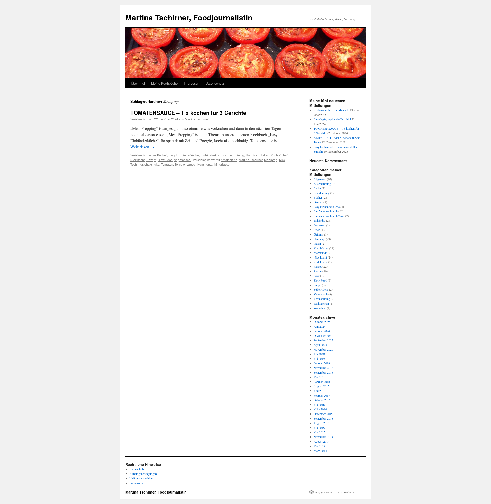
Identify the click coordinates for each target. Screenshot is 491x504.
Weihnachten (321, 303)
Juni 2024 (320, 326)
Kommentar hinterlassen (214, 164)
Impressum (192, 83)
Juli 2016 (319, 404)
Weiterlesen (142, 146)
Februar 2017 (322, 395)
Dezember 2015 (323, 414)
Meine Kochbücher (165, 83)
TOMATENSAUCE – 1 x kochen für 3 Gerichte (188, 112)
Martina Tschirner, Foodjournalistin (188, 17)
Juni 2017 (320, 391)
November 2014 (323, 437)
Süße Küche (321, 289)
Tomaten (167, 164)
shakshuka (152, 164)
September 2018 (323, 372)
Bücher (162, 155)
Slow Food (165, 160)
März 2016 (320, 409)
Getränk (318, 234)
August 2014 (321, 441)
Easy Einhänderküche (183, 155)
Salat (316, 276)
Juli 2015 (319, 427)
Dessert (318, 202)
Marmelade (320, 253)
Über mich (138, 83)
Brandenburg (321, 193)
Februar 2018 (322, 381)
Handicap (252, 155)
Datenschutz (215, 83)
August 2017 (321, 386)
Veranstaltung (322, 299)
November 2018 (323, 368)
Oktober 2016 (322, 400)
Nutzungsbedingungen (143, 474)
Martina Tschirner (197, 119)
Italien (265, 155)
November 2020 (323, 349)
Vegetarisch (182, 160)
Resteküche (320, 262)
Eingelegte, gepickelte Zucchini (332, 119)
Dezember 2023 (323, 335)
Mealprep (270, 160)
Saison (318, 271)
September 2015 (323, 418)
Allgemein (320, 179)
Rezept (151, 160)
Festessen (319, 225)
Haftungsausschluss (141, 478)
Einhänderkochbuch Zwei (329, 216)
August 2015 (321, 423)
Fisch (317, 230)
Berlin (317, 188)
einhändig (237, 155)
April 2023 (320, 345)
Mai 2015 (319, 432)
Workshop (320, 308)
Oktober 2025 (322, 322)
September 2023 (323, 340)
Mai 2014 (319, 446)
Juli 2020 (319, 354)
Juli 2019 (319, 358)
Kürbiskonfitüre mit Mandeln (331, 110)
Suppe (317, 285)
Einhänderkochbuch (214, 155)
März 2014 (320, 451)
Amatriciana (229, 160)
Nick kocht (137, 160)
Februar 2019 (322, 363)
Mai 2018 (319, 377)
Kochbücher (279, 155)
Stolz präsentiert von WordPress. (335, 492)
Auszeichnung (322, 184)
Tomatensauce (185, 164)
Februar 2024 (322, 331)
